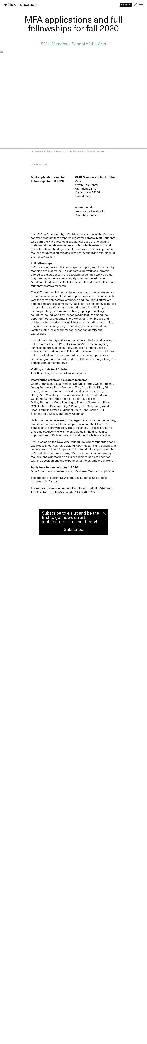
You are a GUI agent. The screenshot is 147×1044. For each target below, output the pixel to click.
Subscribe (73, 529)
